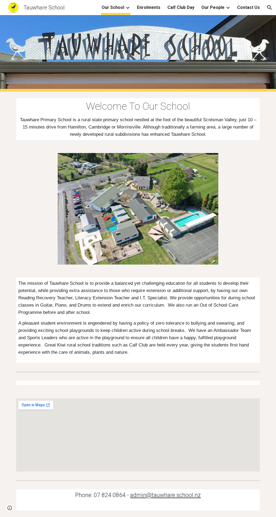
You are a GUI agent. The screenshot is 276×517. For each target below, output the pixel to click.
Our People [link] (213, 7)
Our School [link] (113, 7)
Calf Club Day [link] (180, 7)
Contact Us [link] (248, 7)
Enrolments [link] (148, 7)
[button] (269, 7)
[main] (138, 119)
